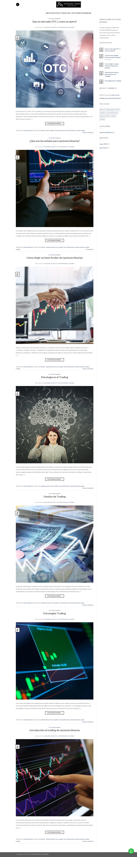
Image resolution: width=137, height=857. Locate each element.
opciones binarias (71, 130)
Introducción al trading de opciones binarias (54, 730)
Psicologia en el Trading (54, 377)
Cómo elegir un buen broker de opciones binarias (55, 257)
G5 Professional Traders (66, 27)
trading (83, 130)
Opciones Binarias (55, 18)
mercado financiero (60, 130)
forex (47, 130)
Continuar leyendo (54, 123)
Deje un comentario (87, 132)
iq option (51, 130)
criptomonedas (50, 247)
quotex (78, 130)
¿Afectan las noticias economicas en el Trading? (112, 74)
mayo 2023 (103, 144)
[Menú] (17, 4)
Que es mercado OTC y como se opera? (54, 21)
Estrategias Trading (54, 613)
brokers (43, 130)
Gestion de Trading (55, 496)
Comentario (89, 249)
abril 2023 (103, 148)
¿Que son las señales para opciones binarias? (54, 140)
